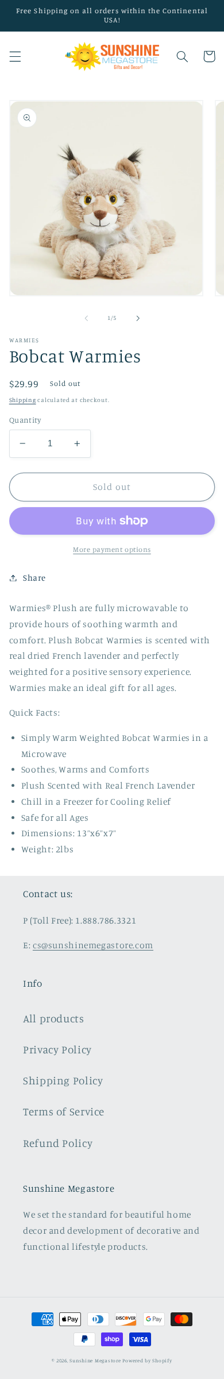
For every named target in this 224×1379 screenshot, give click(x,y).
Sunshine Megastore (95, 1360)
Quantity (25, 419)
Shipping (22, 399)
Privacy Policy (57, 1049)
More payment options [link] (112, 549)
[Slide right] (137, 318)
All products (53, 1018)
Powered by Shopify (147, 1360)
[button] (15, 56)
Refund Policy (57, 1142)
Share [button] (34, 577)
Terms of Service (64, 1111)
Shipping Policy (63, 1080)
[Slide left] (86, 318)
